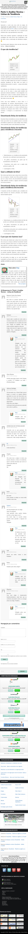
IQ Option (4, 902)
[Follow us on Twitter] (9, 871)
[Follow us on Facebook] (4, 871)
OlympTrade (4, 904)
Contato (4, 894)
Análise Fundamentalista (6, 784)
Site (1, 649)
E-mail (8, 644)
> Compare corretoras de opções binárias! (14, 715)
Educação (3, 803)
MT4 (12, 28)
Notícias (17, 797)
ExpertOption (5, 905)
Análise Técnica (13, 16)
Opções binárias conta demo (9, 884)
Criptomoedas (4, 797)
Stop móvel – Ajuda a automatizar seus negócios (11, 766)
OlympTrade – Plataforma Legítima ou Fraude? (16, 833)
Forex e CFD (18, 784)
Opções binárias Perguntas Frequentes (10, 898)
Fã (7, 443)
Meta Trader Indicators (20, 794)
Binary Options (6, 879)
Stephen (4, 891)
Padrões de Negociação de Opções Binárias (11, 898)
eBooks (2, 800)
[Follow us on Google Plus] (14, 871)
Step (3, 16)
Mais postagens (22, 283)
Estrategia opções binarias (6, 806)
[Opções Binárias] (12, 1)
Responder (24, 312)
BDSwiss (4, 903)
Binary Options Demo (8, 883)
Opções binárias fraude (20, 805)
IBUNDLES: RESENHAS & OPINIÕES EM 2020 (11, 763)
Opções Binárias (7, 880)
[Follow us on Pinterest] (19, 871)
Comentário (3, 627)
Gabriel (8, 505)
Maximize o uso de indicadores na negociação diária (12, 769)
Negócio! (17, 690)
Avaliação (10, 690)
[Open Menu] (25, 2)
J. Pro (3, 892)
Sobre (3, 893)
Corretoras (3, 794)
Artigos (18, 16)
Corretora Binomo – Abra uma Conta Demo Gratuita (12, 777)
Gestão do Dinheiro (19, 787)
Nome (3, 639)
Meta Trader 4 (18, 791)
